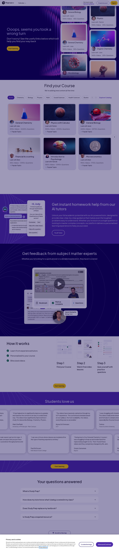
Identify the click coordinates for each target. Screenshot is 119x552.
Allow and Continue (104, 544)
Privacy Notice (43, 547)
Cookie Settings (86, 544)
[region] (59, 543)
